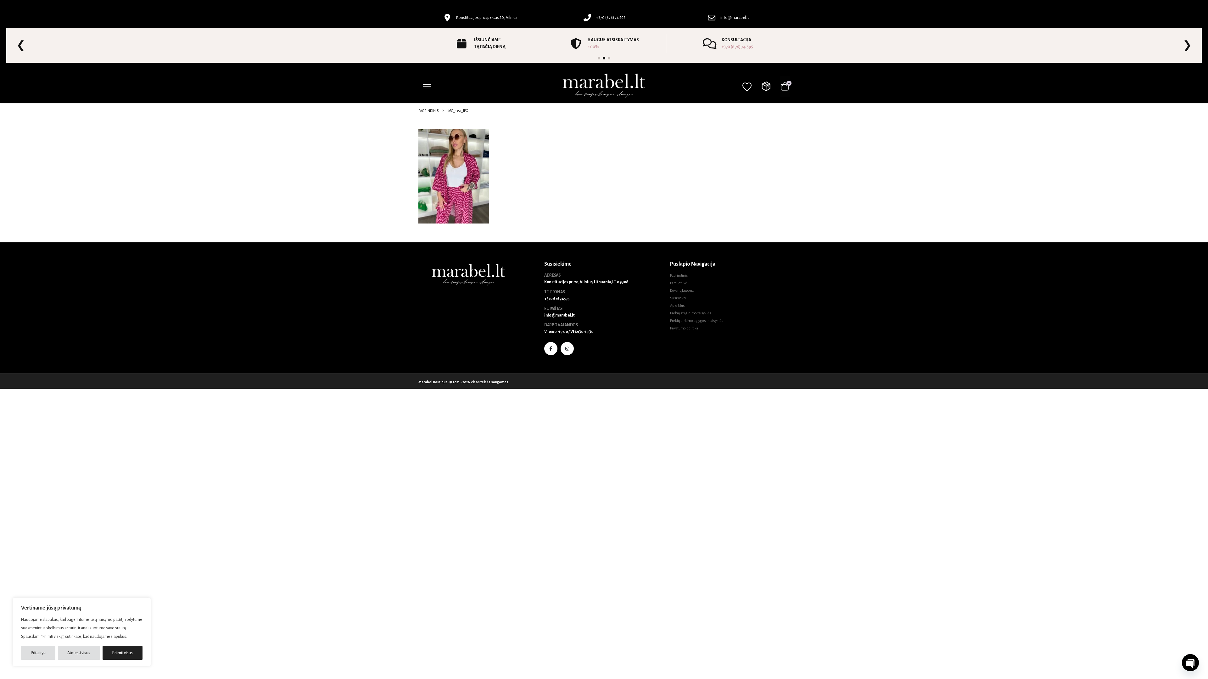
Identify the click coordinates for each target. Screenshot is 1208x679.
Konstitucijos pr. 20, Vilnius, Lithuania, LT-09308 (586, 282)
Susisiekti (678, 298)
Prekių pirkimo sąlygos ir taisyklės (696, 321)
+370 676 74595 (556, 298)
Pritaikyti (38, 653)
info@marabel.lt (559, 315)
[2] (604, 58)
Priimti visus (122, 653)
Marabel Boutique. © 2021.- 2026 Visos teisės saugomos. (463, 382)
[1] (599, 58)
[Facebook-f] (550, 348)
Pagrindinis (679, 275)
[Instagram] (567, 348)
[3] (609, 58)
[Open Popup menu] (427, 86)
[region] (82, 632)
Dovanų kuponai (682, 291)
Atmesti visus (78, 653)
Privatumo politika (684, 328)
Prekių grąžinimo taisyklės (690, 313)
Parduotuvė (678, 283)
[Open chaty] (1190, 662)
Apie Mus (677, 306)
